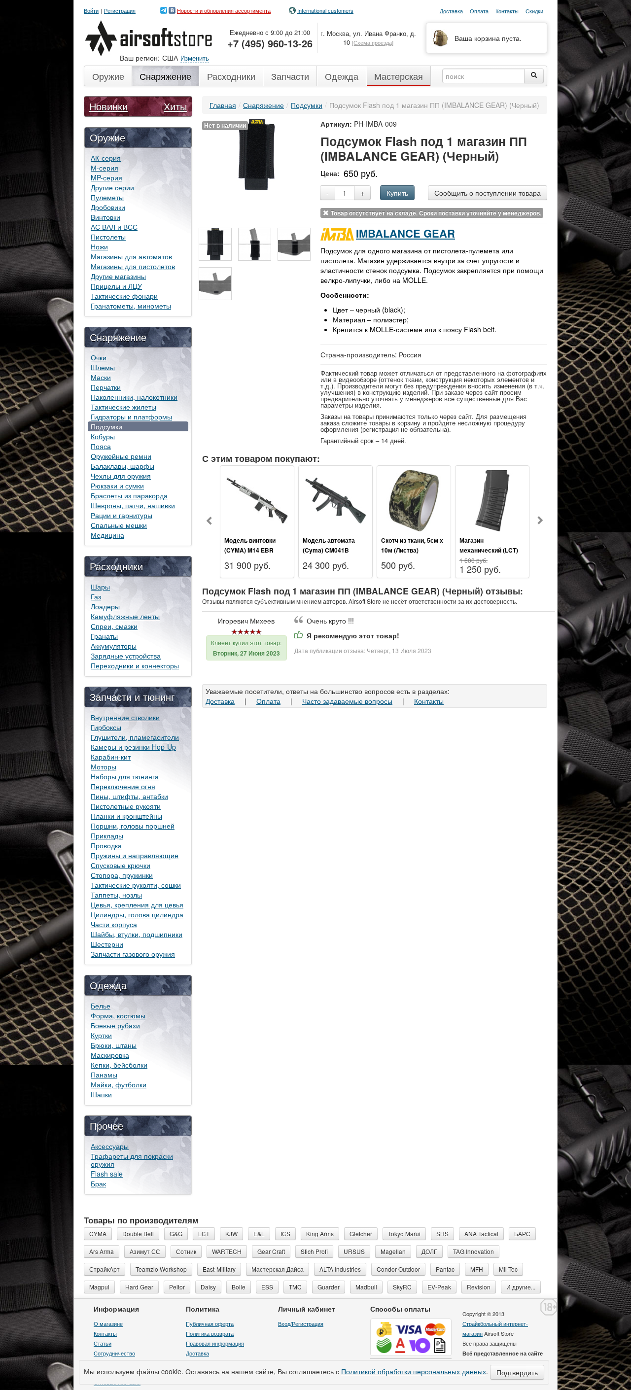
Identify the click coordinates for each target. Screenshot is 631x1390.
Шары (100, 586)
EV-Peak (439, 1287)
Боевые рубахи (115, 1025)
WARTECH (227, 1251)
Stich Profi (314, 1251)
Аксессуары (110, 1146)
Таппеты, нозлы (116, 895)
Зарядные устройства (126, 655)
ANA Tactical (481, 1233)
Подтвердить (517, 1372)
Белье (100, 1005)
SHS (442, 1233)
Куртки (101, 1035)
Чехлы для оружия (121, 476)
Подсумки (106, 426)
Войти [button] (91, 10)
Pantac (445, 1269)
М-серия (104, 168)
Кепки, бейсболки (119, 1065)
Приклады (107, 835)
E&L (259, 1233)
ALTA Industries (340, 1269)
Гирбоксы (106, 727)
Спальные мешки (119, 525)
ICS (285, 1233)
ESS (267, 1287)
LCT (204, 1233)
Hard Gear (139, 1287)
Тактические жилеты (123, 407)
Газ (96, 596)
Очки (98, 357)
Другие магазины (118, 276)
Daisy (208, 1287)
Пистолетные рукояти (126, 806)
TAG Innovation (473, 1251)
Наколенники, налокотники (134, 397)
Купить (397, 193)
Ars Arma (101, 1251)
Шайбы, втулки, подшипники (136, 934)
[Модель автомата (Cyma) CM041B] (335, 499)
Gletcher (361, 1233)
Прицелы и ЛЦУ (116, 286)
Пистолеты (108, 237)
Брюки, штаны (114, 1045)
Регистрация (120, 10)
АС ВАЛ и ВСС (114, 227)
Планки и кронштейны (126, 816)
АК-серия (106, 158)
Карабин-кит (111, 757)
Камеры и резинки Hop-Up (133, 747)
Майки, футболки (118, 1084)
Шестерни (107, 944)
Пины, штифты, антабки (129, 796)
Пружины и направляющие (134, 855)
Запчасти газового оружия (133, 954)
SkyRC (402, 1287)
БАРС (522, 1233)
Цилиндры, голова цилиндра (137, 914)
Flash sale (107, 1174)
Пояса (101, 446)
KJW (231, 1233)
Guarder (328, 1287)
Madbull (366, 1287)
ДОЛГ (429, 1251)
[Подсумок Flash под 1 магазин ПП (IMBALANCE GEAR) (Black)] (215, 244)
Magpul (99, 1287)
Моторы (103, 766)
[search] (534, 76)
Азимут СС (145, 1251)
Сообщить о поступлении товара (487, 193)
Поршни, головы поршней (133, 826)
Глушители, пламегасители (135, 737)
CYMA (97, 1233)
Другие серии (112, 187)
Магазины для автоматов (131, 256)
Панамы (104, 1074)
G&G (176, 1233)
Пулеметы (107, 197)
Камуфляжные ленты (125, 616)
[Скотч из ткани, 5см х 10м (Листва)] (414, 499)
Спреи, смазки (114, 626)
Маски (101, 377)
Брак (98, 1183)
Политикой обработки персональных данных (413, 1371)
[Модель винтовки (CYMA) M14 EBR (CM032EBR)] (257, 499)
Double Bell (138, 1233)
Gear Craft (271, 1251)
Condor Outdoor (398, 1269)
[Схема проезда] (372, 42)
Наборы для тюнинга (125, 776)
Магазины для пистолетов (133, 266)
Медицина (107, 535)
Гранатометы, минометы (131, 306)
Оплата (268, 701)
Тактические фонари (124, 296)
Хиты (175, 106)
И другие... (520, 1287)
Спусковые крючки (120, 865)
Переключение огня (123, 786)
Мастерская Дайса (277, 1269)
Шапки (101, 1094)
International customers (325, 10)
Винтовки (105, 217)
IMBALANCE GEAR (405, 233)
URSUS (354, 1251)
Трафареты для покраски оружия (132, 1160)
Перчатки (106, 387)
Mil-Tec (508, 1269)
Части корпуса (114, 924)
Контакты (429, 701)
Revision (479, 1287)
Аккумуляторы (114, 646)
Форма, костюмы (118, 1015)
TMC (295, 1287)
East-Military (219, 1269)
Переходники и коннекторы (135, 665)
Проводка (106, 845)
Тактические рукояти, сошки (136, 885)
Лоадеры (105, 606)
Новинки (108, 106)
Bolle (238, 1287)
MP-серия (106, 177)
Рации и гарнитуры (121, 515)
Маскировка (110, 1055)
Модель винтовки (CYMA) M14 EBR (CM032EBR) (250, 550)
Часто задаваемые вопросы (347, 701)
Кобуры (103, 436)
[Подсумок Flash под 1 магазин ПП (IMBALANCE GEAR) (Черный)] (256, 153)
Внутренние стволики (125, 717)
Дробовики (108, 207)
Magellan (393, 1251)
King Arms (320, 1233)
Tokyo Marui (404, 1233)
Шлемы (103, 367)
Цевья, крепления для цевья (137, 904)
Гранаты (104, 636)
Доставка (220, 701)
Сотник (186, 1251)
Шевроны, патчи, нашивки (133, 505)
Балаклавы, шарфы (122, 466)
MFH (476, 1269)
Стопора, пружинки (122, 875)
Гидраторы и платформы (131, 416)
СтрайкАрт (104, 1269)
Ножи (99, 246)
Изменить (194, 58)
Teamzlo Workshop (161, 1269)
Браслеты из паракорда (129, 495)
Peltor (177, 1287)
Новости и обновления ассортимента (224, 10)
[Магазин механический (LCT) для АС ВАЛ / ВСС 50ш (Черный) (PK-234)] (492, 499)
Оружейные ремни (121, 456)
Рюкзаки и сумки (117, 485)
